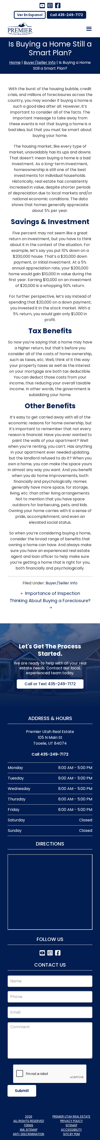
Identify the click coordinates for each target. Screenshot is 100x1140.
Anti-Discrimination (28, 1134)
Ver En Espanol (29, 14)
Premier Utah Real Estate (71, 1116)
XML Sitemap (28, 1130)
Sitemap (71, 1125)
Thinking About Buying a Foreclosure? (50, 601)
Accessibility (71, 1130)
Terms (28, 1125)
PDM (77, 1134)
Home (15, 62)
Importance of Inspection (52, 593)
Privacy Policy (71, 1121)
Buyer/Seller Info (40, 62)
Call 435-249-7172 (66, 14)
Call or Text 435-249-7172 (50, 684)
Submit (22, 1090)
